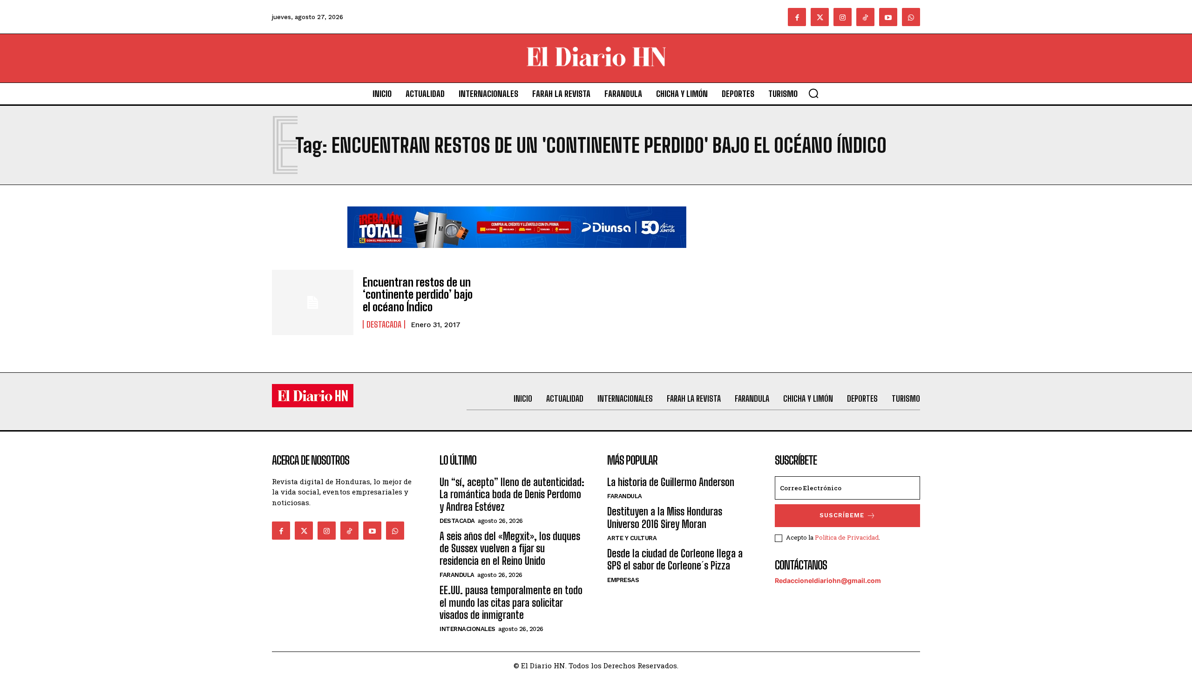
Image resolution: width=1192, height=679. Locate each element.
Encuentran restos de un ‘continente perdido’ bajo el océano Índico (418, 294)
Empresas (623, 579)
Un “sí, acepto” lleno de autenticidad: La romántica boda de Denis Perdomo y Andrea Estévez (512, 494)
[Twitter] (820, 17)
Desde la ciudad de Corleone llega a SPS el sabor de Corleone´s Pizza (675, 559)
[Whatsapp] (911, 17)
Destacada (383, 324)
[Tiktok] (865, 17)
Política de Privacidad (847, 537)
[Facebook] (797, 17)
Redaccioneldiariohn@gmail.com (828, 580)
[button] (813, 93)
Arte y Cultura (632, 538)
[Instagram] (842, 17)
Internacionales (467, 628)
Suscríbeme (842, 515)
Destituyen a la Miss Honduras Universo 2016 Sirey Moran (664, 517)
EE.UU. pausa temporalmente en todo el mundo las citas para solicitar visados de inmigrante (511, 602)
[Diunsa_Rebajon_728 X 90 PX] (516, 255)
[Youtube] (888, 17)
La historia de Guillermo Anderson (670, 482)
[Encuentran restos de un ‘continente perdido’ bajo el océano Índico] (312, 302)
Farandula (457, 574)
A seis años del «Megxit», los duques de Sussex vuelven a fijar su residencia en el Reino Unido (510, 548)
